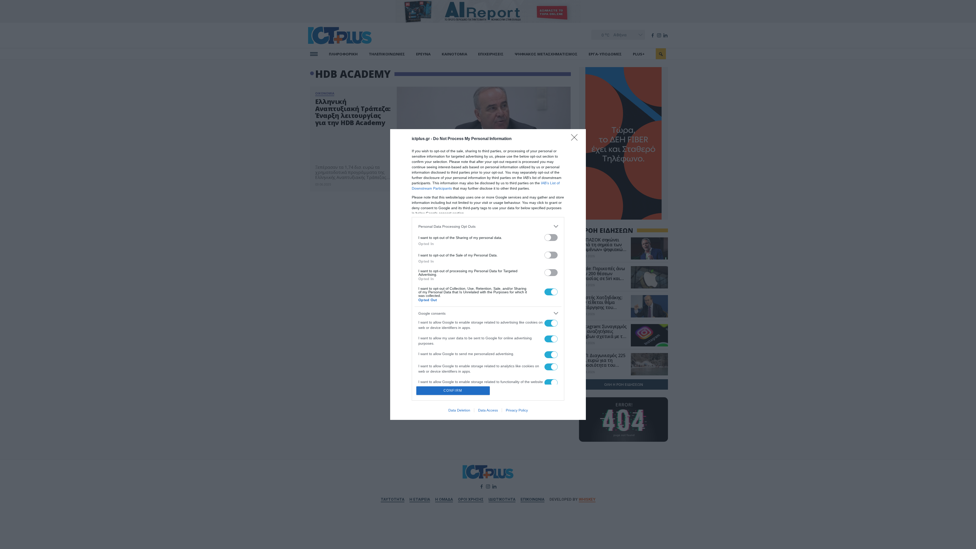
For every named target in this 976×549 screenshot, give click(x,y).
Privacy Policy (517, 410)
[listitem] (488, 226)
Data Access (488, 410)
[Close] (576, 139)
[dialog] (488, 274)
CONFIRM (453, 390)
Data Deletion (459, 410)
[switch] (551, 237)
